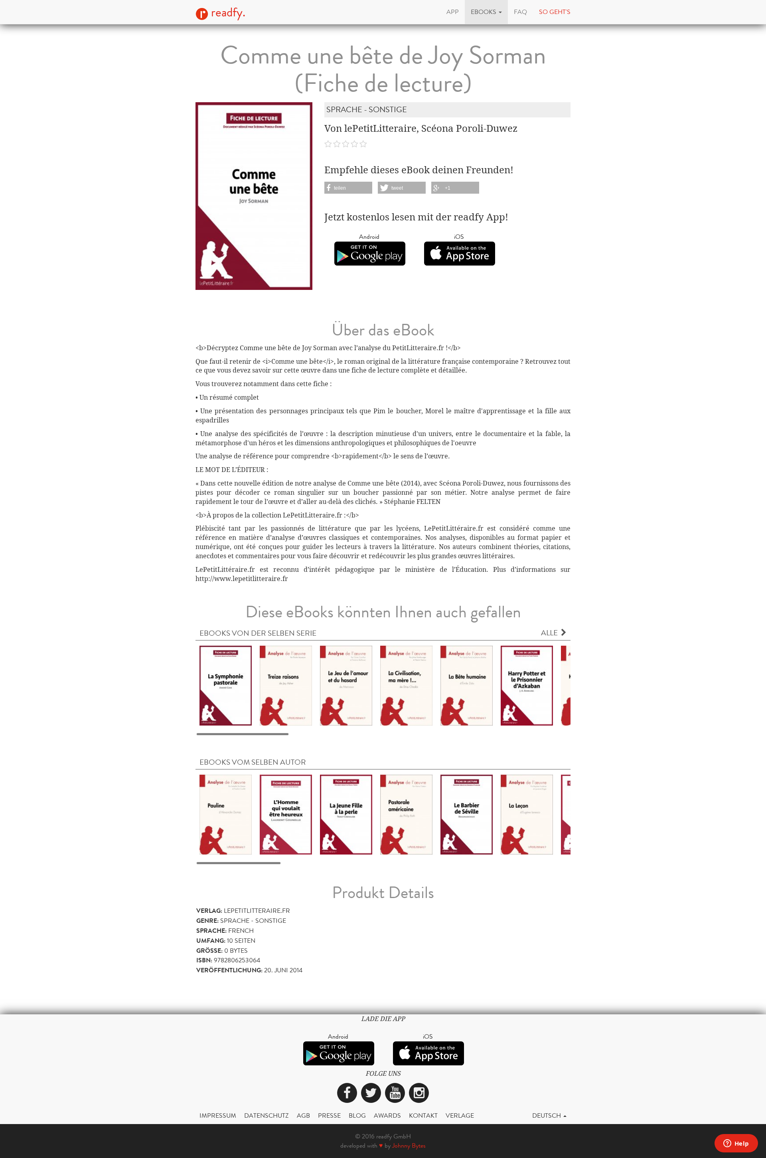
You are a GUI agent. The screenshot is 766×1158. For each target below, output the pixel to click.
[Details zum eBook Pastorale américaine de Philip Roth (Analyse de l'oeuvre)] (406, 814)
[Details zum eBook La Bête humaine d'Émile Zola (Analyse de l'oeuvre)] (466, 685)
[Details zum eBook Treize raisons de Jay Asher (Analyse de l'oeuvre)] (286, 685)
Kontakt (423, 1115)
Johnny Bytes (409, 1145)
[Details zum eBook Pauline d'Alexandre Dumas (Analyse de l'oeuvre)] (225, 814)
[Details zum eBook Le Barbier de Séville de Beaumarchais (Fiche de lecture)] (466, 814)
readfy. (226, 12)
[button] (486, 12)
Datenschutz (266, 1115)
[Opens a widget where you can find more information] (736, 1144)
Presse (329, 1115)
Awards (387, 1115)
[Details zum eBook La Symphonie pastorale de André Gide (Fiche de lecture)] (225, 685)
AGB (303, 1115)
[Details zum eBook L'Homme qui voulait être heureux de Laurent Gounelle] (286, 814)
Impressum (217, 1115)
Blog (357, 1115)
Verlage (460, 1115)
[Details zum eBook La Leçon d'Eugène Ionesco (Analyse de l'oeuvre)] (527, 814)
